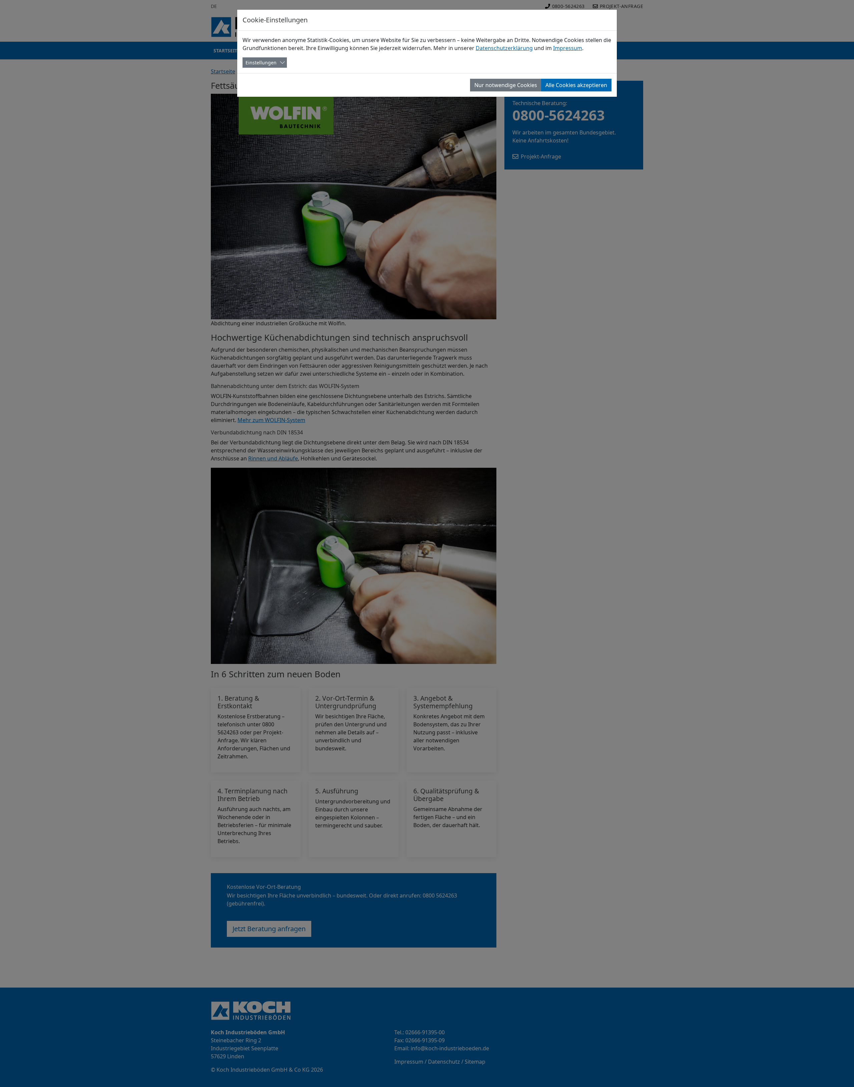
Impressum (567, 48)
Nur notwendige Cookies (505, 85)
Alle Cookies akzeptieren (576, 85)
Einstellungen (261, 62)
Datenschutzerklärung (504, 48)
